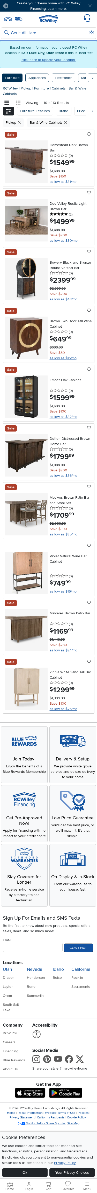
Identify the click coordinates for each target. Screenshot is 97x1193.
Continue (78, 948)
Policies (83, 1113)
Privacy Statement (22, 1117)
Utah (7, 969)
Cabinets (59, 88)
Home (11, 1113)
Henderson (36, 977)
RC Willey (10, 88)
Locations (13, 962)
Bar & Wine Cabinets (47, 122)
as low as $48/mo (63, 299)
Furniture (12, 78)
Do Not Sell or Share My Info (45, 1123)
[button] (20, 5)
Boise (57, 977)
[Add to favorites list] (89, 134)
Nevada (34, 969)
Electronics (63, 78)
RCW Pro (10, 1033)
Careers (9, 1042)
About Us (10, 1069)
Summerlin (35, 995)
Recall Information (30, 1113)
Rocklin (77, 977)
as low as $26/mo (63, 709)
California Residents (51, 1117)
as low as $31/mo (63, 182)
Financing (10, 1051)
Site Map (73, 1123)
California (80, 969)
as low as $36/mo (63, 475)
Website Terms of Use (60, 1113)
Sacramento (80, 986)
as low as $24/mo (63, 650)
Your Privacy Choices (72, 1172)
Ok (25, 1172)
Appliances (37, 78)
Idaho (58, 969)
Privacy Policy (65, 1163)
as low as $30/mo (64, 240)
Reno (31, 986)
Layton (8, 986)
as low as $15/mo (63, 358)
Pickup (26, 88)
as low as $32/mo (63, 417)
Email (7, 940)
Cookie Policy (76, 1117)
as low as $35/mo (63, 534)
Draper (8, 977)
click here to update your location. (48, 60)
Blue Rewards (14, 1060)
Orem (7, 995)
